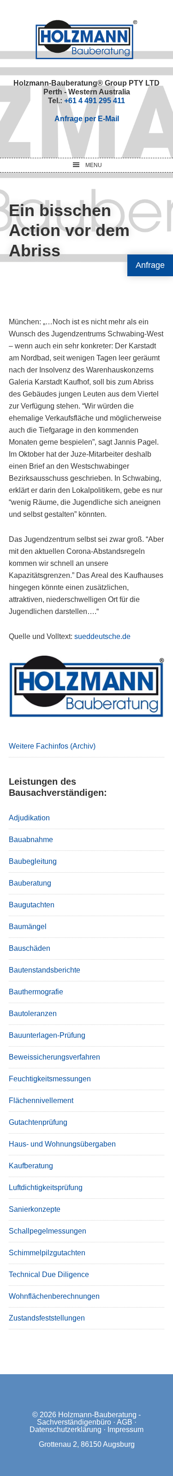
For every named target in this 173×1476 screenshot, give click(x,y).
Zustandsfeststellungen (47, 1318)
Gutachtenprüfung (38, 1122)
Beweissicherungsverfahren (54, 1057)
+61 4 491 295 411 (94, 101)
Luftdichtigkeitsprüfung (46, 1187)
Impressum (125, 1429)
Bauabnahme (31, 839)
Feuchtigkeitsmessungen (50, 1079)
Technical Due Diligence (49, 1274)
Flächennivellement (41, 1100)
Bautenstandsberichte (44, 970)
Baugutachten (31, 905)
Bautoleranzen (33, 1013)
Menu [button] (93, 165)
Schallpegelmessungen (47, 1231)
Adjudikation (29, 818)
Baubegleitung (33, 861)
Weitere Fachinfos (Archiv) (52, 746)
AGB (124, 1422)
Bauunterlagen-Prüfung (47, 1035)
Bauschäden (29, 948)
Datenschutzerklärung (65, 1429)
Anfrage (150, 265)
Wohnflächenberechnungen (54, 1296)
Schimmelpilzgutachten (47, 1253)
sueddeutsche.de (102, 636)
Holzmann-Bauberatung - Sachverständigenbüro (89, 1418)
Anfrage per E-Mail (86, 119)
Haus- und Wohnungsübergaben (62, 1144)
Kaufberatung (31, 1166)
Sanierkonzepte (34, 1209)
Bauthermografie (36, 992)
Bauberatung (30, 883)
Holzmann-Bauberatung (86, 39)
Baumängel (28, 926)
